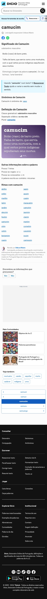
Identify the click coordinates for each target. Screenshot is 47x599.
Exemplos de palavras (10, 518)
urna (27, 382)
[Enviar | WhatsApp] (7, 38)
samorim (5, 222)
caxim (4, 240)
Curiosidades (7, 527)
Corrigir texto (7, 468)
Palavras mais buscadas (11, 513)
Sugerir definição (31, 527)
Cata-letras (6, 489)
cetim (4, 231)
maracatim (28, 203)
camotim (27, 208)
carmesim (28, 240)
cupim (26, 198)
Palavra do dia (7, 532)
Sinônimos (29, 438)
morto (37, 376)
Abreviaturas (7, 522)
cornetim (27, 226)
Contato (28, 522)
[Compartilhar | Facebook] (3, 38)
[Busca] (42, 10)
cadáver (7, 382)
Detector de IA (30, 458)
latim (4, 203)
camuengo (23, 411)
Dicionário (6, 438)
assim (26, 194)
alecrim (5, 212)
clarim (26, 217)
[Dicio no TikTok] (23, 572)
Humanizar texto (31, 462)
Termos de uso (30, 513)
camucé (23, 392)
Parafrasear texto (9, 463)
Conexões (29, 489)
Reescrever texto (8, 458)
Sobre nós (29, 541)
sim (5, 276)
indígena (17, 382)
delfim (4, 189)
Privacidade (29, 532)
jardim (4, 208)
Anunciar (28, 536)
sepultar (28, 376)
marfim (4, 198)
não (12, 276)
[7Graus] (17, 585)
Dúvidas (5, 536)
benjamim (6, 236)
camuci (23, 397)
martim (27, 222)
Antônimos (29, 443)
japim (26, 189)
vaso (25, 101)
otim (3, 226)
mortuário (8, 376)
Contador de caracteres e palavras (35, 468)
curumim (27, 231)
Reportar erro (30, 518)
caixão (18, 376)
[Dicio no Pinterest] (28, 572)
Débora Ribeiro (20, 248)
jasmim (27, 212)
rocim (26, 236)
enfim (4, 194)
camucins (11, 120)
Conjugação (6, 443)
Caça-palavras (7, 493)
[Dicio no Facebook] (33, 572)
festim (4, 217)
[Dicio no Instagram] (13, 572)
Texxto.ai (28, 474)
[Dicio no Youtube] (18, 572)
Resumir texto (7, 473)
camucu (23, 406)
